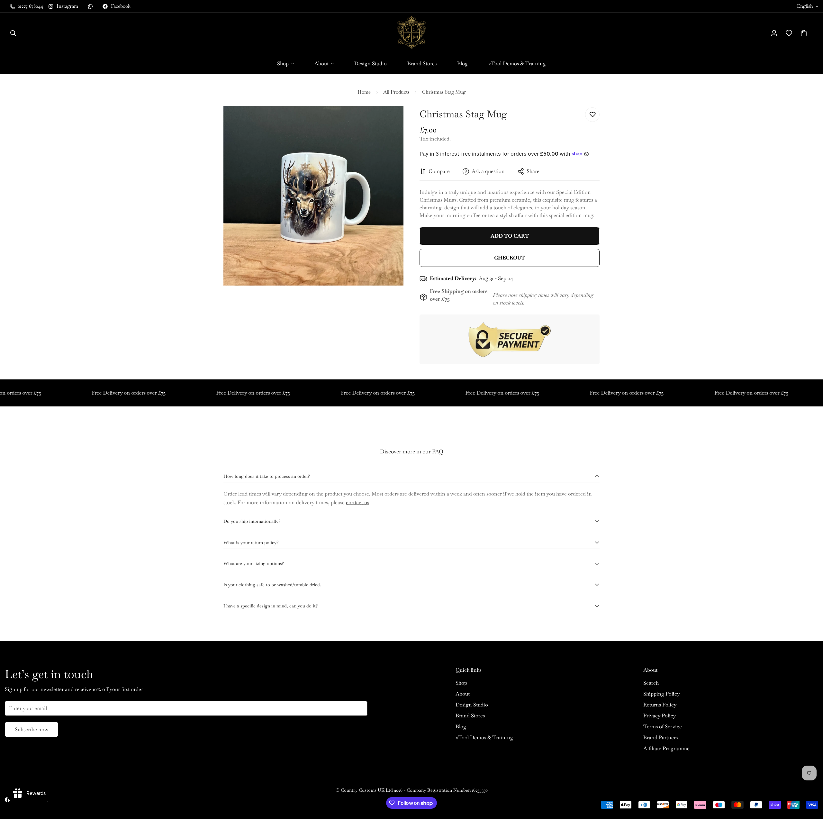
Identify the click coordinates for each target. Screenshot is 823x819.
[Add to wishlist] (592, 114)
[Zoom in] (390, 119)
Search (651, 682)
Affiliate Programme (666, 748)
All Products (396, 92)
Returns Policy (659, 704)
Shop (283, 63)
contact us (357, 502)
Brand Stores (422, 63)
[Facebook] (7, 799)
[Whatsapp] (90, 6)
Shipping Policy (661, 693)
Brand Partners (660, 737)
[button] (803, 33)
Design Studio (370, 63)
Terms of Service (662, 726)
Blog (462, 63)
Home (364, 92)
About (321, 63)
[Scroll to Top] (810, 784)
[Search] (13, 33)
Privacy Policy (659, 715)
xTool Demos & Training (517, 63)
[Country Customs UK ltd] (411, 33)
